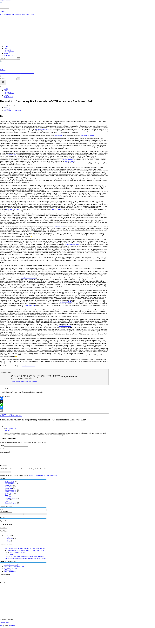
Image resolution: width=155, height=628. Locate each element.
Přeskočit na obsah (5, 1)
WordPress (12, 625)
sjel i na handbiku (70, 161)
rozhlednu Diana (30, 305)
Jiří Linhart (9, 538)
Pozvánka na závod (10, 490)
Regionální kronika (10, 491)
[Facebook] (54, 398)
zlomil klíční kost (68, 159)
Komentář (3, 465)
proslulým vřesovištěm (12, 209)
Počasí (6, 53)
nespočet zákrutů (11, 154)
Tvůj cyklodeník (8, 55)
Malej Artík (8, 485)
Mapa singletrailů (9, 51)
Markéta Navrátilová (57, 209)
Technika (8, 496)
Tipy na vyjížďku (16, 110)
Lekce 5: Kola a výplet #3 (11, 565)
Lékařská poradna (10, 483)
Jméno (2, 445)
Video (7, 501)
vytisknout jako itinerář (87, 135)
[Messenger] (54, 407)
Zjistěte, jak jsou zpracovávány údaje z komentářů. (43, 475)
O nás (5, 48)
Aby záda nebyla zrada (10, 568)
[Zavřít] (3, 82)
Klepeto (11, 554)
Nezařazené (8, 488)
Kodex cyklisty (8, 50)
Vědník (7, 500)
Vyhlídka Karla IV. (66, 302)
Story (6, 495)
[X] (54, 401)
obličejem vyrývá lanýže (72, 244)
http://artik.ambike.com (28, 366)
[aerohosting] (14, 613)
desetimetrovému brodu (28, 278)
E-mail (2, 449)
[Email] (54, 410)
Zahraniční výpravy (11, 503)
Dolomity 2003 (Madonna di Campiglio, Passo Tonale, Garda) (26, 548)
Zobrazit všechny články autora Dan (21, 381)
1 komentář (7, 109)
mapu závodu (58, 135)
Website (34, 381)
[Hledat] (18, 58)
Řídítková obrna (8, 570)
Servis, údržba (9, 493)
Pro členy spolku (5, 622)
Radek (8, 541)
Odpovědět (7, 430)
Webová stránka (4, 452)
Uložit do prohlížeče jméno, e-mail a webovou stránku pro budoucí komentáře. (24, 469)
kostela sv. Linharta (65, 326)
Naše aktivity (7, 110)
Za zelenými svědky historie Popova (35, 558)
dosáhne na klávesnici (42, 129)
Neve (1, 625)
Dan (6, 107)
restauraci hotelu (59, 227)
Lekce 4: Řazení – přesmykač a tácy (14, 566)
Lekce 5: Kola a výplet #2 (17, 552)
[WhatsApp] (54, 404)
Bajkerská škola (9, 482)
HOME (6, 46)
